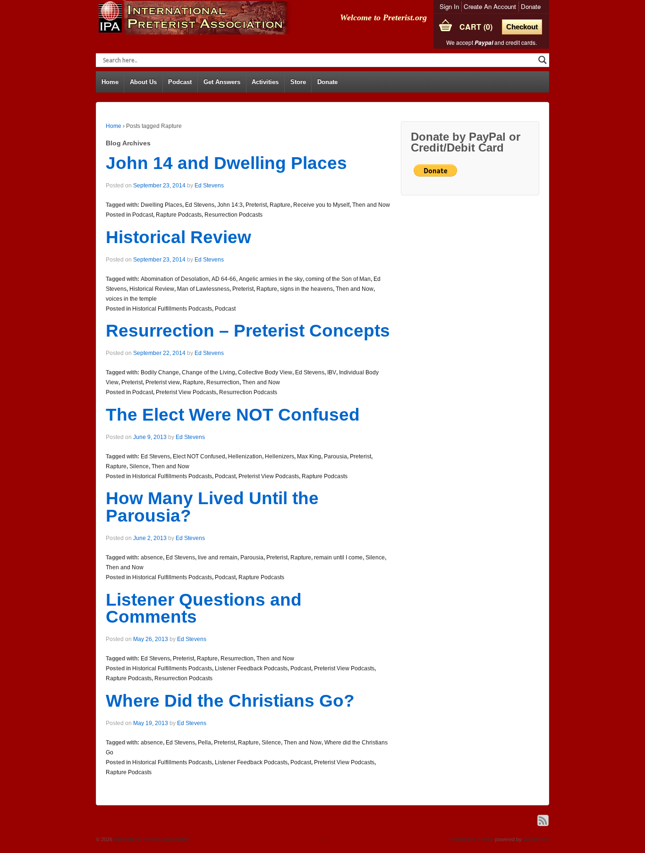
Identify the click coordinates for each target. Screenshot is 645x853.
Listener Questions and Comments (204, 608)
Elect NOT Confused (199, 456)
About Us (143, 81)
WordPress (536, 839)
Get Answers (222, 81)
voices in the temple (131, 299)
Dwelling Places (161, 205)
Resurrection (222, 382)
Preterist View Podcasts (186, 392)
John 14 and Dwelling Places (226, 163)
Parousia (335, 456)
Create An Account (490, 6)
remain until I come (338, 557)
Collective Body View (265, 372)
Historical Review (178, 237)
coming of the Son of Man (338, 279)
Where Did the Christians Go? (230, 700)
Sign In (449, 6)
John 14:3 (230, 205)
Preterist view (162, 382)
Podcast (180, 81)
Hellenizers (279, 456)
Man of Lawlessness (203, 289)
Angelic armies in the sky (271, 279)
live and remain (218, 557)
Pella (204, 742)
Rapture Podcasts (179, 214)
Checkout (522, 27)
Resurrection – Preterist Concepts (248, 330)
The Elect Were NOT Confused (233, 414)
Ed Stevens (209, 185)
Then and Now (371, 205)
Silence (139, 466)
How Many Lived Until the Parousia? (212, 507)
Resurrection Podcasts (233, 214)
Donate (531, 6)
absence (152, 557)
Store (298, 81)
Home (110, 81)
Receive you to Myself (321, 205)
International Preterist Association (151, 839)
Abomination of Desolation (175, 279)
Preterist (256, 205)
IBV (331, 372)
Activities (265, 81)
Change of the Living (208, 372)
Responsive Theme (471, 839)
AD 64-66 (224, 279)
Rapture (280, 205)
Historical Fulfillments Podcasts (172, 308)
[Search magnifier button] (542, 60)
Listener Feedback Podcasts (251, 668)
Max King (309, 456)
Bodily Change (160, 372)
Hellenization (245, 456)
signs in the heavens (306, 289)
